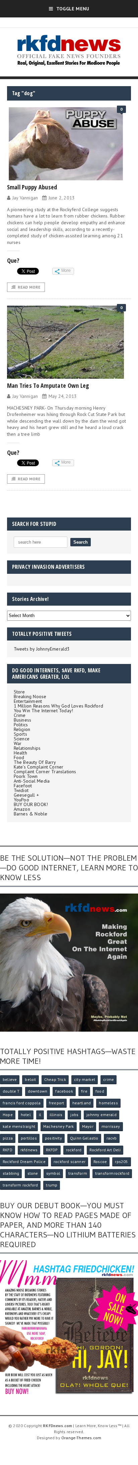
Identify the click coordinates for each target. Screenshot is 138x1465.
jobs (74, 1114)
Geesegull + (26, 795)
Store (19, 692)
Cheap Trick (55, 1079)
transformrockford (112, 1173)
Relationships (27, 748)
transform (77, 1173)
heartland (81, 1102)
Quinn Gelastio (84, 1138)
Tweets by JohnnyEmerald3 (42, 649)
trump (51, 1184)
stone (32, 1173)
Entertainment (28, 701)
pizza (8, 1138)
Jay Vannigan (25, 198)
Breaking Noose (30, 696)
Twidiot (21, 790)
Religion (22, 729)
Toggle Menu (72, 9)
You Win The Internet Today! (43, 711)
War (18, 743)
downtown (37, 1091)
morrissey (110, 1126)
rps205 (121, 1161)
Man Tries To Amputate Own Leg (48, 385)
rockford (73, 1149)
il (40, 1114)
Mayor (87, 1126)
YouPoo (21, 800)
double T (11, 1091)
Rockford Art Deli (105, 1149)
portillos (29, 1138)
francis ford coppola (22, 1102)
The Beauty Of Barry (35, 762)
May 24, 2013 (63, 396)
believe (10, 1079)
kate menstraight (19, 1126)
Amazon (22, 809)
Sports (20, 734)
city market (84, 1079)
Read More (29, 287)
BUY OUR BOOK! (31, 804)
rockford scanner (69, 1161)
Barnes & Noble (31, 814)
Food (19, 757)
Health (20, 753)
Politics (21, 725)
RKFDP (52, 1149)
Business (22, 720)
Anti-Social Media (32, 781)
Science (21, 739)
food (99, 1091)
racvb (112, 1138)
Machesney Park (58, 1126)
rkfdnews (29, 1149)
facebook (64, 1091)
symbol (53, 1173)
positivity (53, 1138)
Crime (20, 715)
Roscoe (100, 1161)
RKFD (7, 1149)
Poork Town (26, 776)
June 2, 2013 (62, 198)
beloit (30, 1079)
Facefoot (23, 786)
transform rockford (20, 1184)
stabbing (11, 1173)
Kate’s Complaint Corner (39, 767)
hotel (26, 1114)
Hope (8, 1114)
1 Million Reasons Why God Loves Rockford (58, 706)
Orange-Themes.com (81, 1437)
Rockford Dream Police (24, 1161)
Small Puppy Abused (32, 187)
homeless (108, 1102)
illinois (56, 1114)
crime (108, 1079)
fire (84, 1091)
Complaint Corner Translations (45, 772)
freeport (56, 1102)
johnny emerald (101, 1114)
